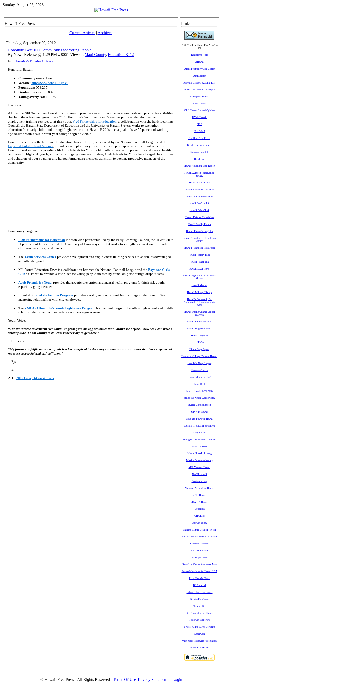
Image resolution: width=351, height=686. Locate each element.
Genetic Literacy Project (199, 145)
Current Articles (82, 33)
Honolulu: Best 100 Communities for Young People (49, 50)
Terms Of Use (124, 679)
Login (177, 679)
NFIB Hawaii (199, 495)
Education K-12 (121, 54)
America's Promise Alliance (34, 61)
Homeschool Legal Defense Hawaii (199, 356)
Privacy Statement (152, 679)
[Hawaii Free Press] (111, 10)
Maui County (95, 54)
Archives (105, 33)
